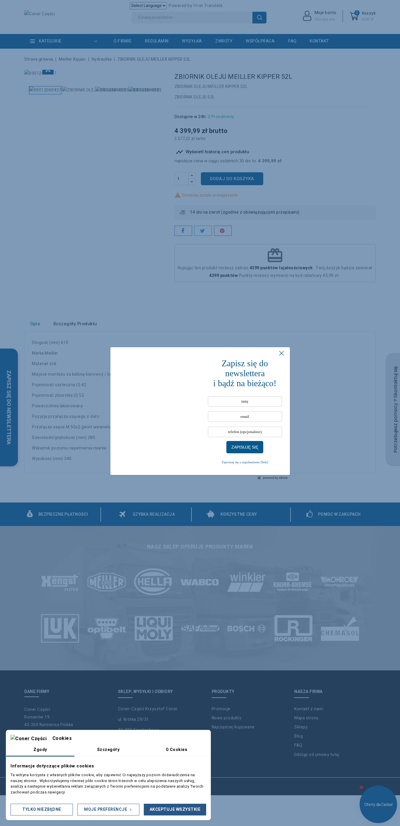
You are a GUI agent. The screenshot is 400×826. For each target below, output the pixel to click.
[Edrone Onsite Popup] (200, 413)
